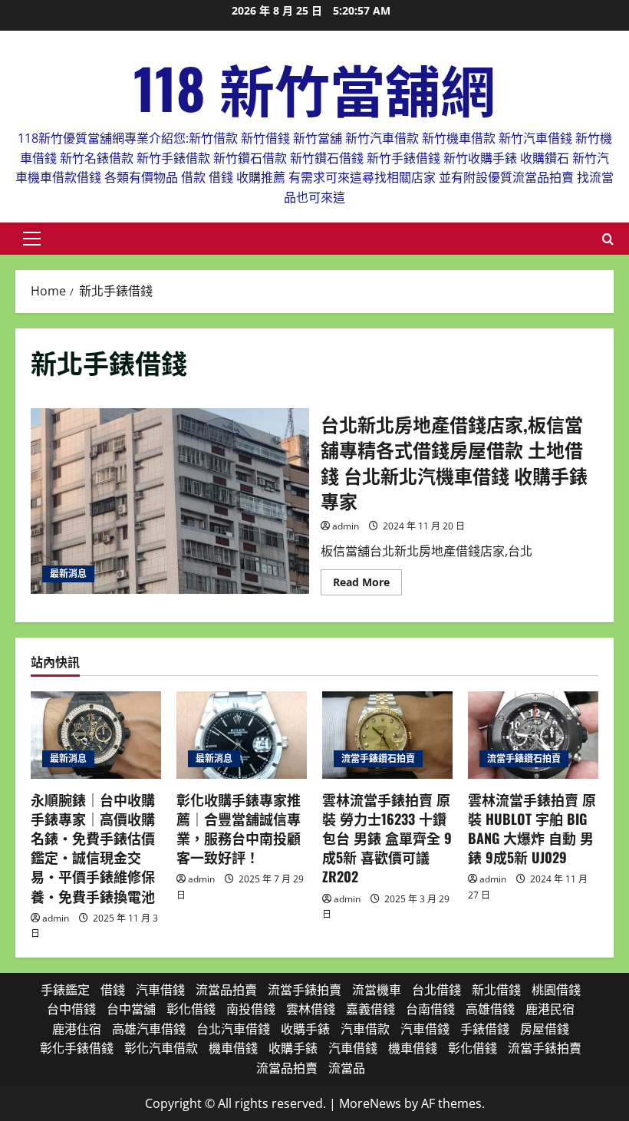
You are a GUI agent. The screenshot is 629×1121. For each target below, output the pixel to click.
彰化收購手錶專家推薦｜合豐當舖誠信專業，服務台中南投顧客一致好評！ (238, 829)
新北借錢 (496, 989)
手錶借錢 (484, 1028)
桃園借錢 (556, 989)
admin (345, 525)
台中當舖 (131, 1009)
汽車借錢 (160, 989)
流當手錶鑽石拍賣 (378, 758)
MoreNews (370, 1103)
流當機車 (376, 989)
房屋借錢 (544, 1028)
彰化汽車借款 (161, 1048)
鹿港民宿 (550, 1009)
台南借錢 (430, 1009)
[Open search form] (608, 239)
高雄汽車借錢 (149, 1028)
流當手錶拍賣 (304, 989)
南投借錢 (250, 1009)
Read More (367, 584)
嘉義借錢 (370, 1009)
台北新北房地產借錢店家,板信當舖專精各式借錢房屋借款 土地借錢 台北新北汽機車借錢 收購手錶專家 (170, 501)
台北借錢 (436, 989)
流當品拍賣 (226, 989)
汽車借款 (365, 1028)
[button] (31, 239)
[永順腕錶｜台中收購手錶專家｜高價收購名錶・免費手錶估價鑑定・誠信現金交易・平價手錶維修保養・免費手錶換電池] (96, 734)
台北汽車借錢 (233, 1028)
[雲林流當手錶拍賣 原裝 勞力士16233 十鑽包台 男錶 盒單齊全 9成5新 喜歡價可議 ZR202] (387, 734)
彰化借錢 (191, 1009)
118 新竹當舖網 (314, 87)
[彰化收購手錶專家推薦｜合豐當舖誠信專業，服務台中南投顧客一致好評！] (241, 734)
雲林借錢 (310, 1009)
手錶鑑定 (65, 989)
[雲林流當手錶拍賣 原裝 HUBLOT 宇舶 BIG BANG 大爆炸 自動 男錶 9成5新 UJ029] (533, 734)
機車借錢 (233, 1048)
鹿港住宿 (76, 1028)
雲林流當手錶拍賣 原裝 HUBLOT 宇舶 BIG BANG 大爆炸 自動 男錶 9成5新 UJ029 (532, 829)
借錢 (112, 989)
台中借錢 (71, 1009)
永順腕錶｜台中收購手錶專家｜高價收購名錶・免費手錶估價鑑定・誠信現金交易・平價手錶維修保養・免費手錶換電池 (93, 848)
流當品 (346, 1068)
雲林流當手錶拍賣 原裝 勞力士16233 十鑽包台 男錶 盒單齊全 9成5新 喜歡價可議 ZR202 (387, 838)
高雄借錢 (490, 1009)
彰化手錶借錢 (77, 1048)
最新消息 (68, 573)
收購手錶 (305, 1028)
